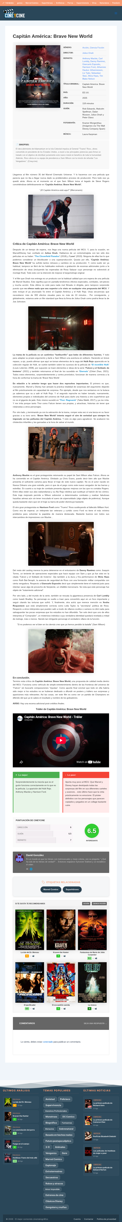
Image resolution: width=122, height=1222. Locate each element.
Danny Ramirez (97, 61)
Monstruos (51, 1116)
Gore (64, 1153)
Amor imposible (52, 1189)
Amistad (50, 1099)
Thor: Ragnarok (68, 400)
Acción (85, 47)
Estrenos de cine (54, 1195)
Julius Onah (88, 53)
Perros (52, 3)
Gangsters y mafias (56, 1207)
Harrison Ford (89, 67)
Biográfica (113, 3)
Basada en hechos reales (59, 1134)
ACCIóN (86, 903)
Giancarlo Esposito (91, 64)
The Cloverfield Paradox (47, 256)
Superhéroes (28, 3)
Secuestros (52, 1177)
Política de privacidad (106, 1219)
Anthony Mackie (89, 58)
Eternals (84, 371)
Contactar (88, 1219)
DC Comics (68, 1116)
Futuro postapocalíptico (58, 1141)
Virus (75, 3)
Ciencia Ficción (97, 47)
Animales (60, 1147)
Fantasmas (67, 1123)
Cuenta (77, 1219)
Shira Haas (93, 76)
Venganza (51, 1153)
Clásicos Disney (54, 1201)
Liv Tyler (86, 73)
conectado (48, 1042)
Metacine (49, 1129)
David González (35, 855)
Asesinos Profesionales (56, 1111)
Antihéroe (41, 3)
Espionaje (51, 1165)
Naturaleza (86, 3)
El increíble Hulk (100, 364)
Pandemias (99, 3)
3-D (48, 1147)
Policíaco (65, 1099)
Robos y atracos (54, 1183)
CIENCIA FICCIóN (99, 903)
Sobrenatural (66, 1128)
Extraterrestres (54, 1171)
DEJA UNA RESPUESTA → (95, 1023)
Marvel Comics (50, 889)
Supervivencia (64, 3)
